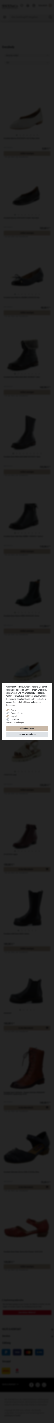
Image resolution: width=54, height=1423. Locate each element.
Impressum (10, 705)
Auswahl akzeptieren (27, 734)
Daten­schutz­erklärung (21, 702)
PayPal (14, 716)
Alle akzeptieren (27, 728)
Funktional (15, 719)
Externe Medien (17, 713)
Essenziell (15, 710)
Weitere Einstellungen (15, 722)
